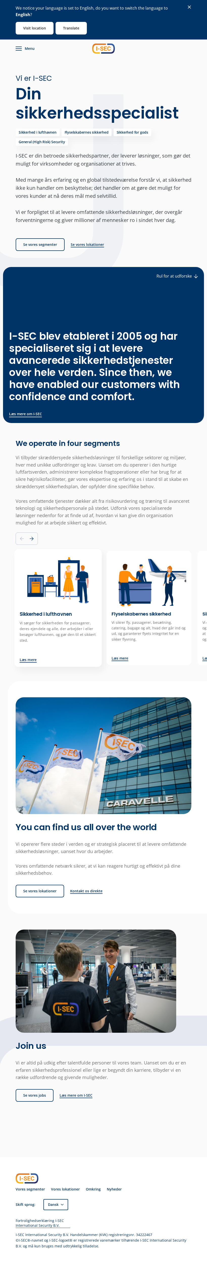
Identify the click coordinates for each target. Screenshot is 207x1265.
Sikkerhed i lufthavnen (38, 132)
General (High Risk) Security (42, 141)
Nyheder (114, 1189)
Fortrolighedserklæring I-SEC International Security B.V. (40, 1223)
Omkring (93, 1189)
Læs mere (28, 660)
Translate (71, 28)
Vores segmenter (30, 1189)
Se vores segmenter (40, 244)
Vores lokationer (65, 1189)
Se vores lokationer (87, 244)
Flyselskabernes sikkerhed (87, 132)
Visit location (34, 28)
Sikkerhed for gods (132, 132)
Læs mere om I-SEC (25, 413)
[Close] (189, 7)
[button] (32, 539)
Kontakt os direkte (86, 891)
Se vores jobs (34, 1095)
